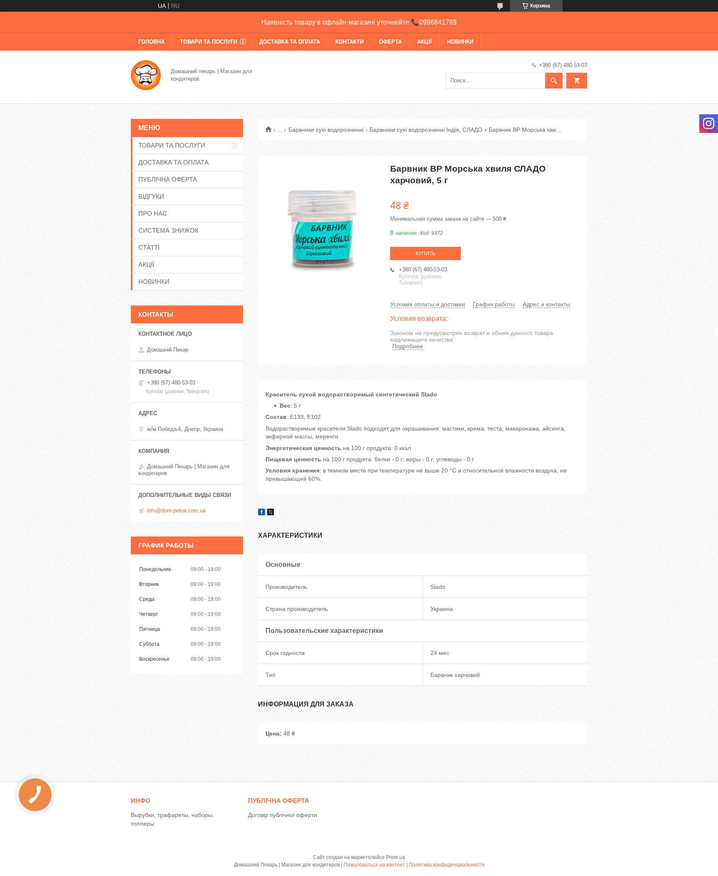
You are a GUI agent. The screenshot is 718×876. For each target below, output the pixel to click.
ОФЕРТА (390, 42)
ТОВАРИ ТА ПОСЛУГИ (208, 42)
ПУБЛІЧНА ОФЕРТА (167, 179)
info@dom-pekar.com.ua (176, 510)
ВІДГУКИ (151, 196)
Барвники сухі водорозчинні (326, 129)
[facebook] (261, 513)
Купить (425, 253)
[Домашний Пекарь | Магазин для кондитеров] (146, 74)
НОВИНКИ (460, 42)
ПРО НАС (152, 213)
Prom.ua (395, 857)
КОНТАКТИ (349, 42)
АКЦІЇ (424, 42)
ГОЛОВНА (151, 42)
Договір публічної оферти (282, 815)
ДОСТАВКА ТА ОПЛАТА (289, 42)
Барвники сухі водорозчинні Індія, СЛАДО (425, 129)
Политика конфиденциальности (446, 865)
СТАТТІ (149, 247)
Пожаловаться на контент (374, 865)
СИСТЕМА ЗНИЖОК (168, 230)
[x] (270, 513)
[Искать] (554, 81)
